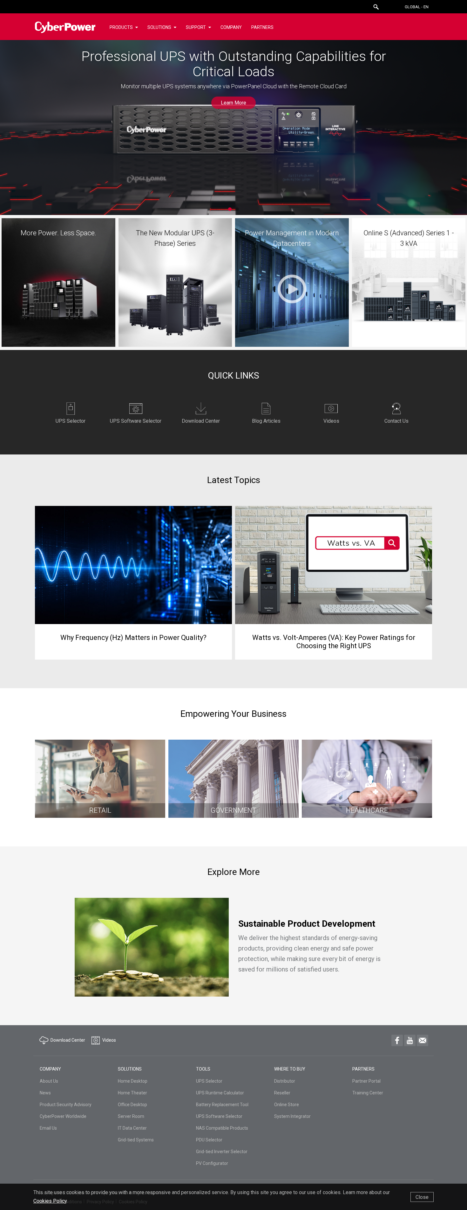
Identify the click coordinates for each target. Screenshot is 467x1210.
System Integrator (292, 1116)
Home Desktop (132, 1081)
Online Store (286, 1104)
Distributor (284, 1081)
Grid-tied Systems (136, 1139)
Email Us (48, 1128)
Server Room (131, 1116)
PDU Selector (209, 1139)
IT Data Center (132, 1128)
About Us (49, 1081)
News (45, 1092)
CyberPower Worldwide (63, 1116)
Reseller (282, 1092)
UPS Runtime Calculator (220, 1092)
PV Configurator (212, 1163)
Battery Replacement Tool (222, 1104)
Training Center (367, 1092)
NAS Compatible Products (222, 1128)
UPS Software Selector (219, 1116)
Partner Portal (366, 1081)
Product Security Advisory (65, 1104)
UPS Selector (209, 1081)
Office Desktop (132, 1104)
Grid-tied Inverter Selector (221, 1151)
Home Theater (132, 1092)
